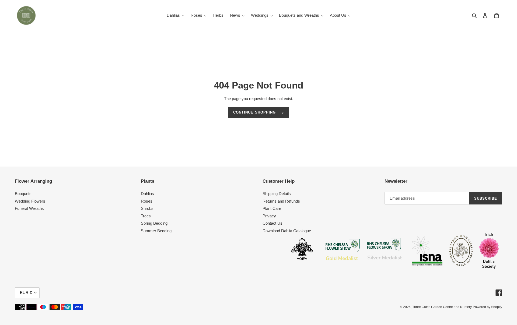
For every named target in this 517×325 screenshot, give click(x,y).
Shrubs (147, 208)
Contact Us (272, 223)
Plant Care (272, 208)
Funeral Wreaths (29, 208)
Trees (146, 216)
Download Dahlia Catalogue (287, 230)
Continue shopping (254, 112)
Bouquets (23, 193)
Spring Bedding (154, 223)
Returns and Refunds (281, 201)
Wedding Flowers (30, 201)
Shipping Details (277, 193)
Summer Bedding (156, 230)
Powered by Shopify (487, 307)
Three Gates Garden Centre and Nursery (442, 307)
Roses (146, 201)
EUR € (26, 292)
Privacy (269, 216)
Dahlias (147, 193)
